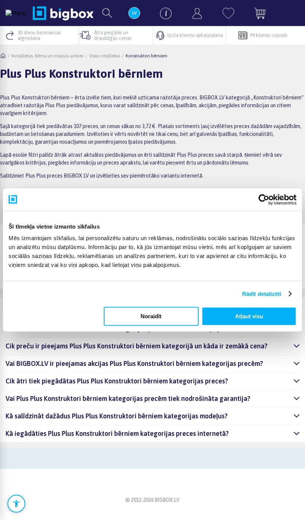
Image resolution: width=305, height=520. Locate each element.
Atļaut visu (249, 316)
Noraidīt (151, 316)
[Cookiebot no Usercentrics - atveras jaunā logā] (263, 199)
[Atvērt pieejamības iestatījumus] (16, 504)
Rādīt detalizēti (262, 294)
